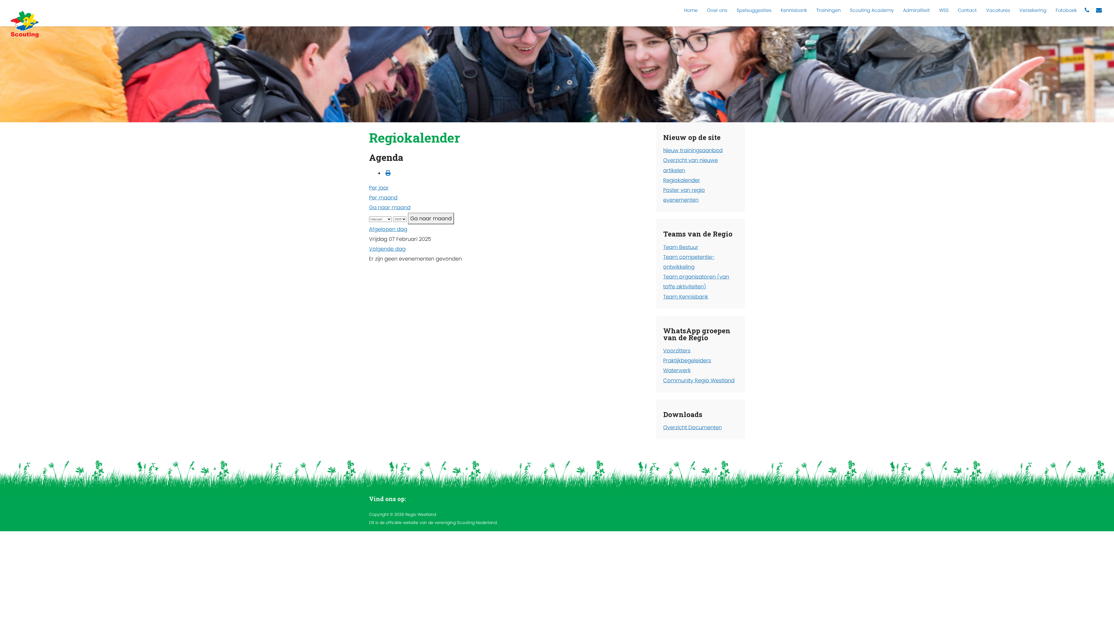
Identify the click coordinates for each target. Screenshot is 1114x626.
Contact (967, 10)
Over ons (717, 10)
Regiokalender (681, 180)
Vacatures (998, 10)
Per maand (383, 197)
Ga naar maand (389, 207)
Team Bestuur (680, 247)
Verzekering (1032, 10)
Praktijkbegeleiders (687, 360)
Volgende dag (387, 248)
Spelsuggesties (754, 10)
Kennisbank (794, 10)
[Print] (388, 173)
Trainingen (828, 10)
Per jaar (379, 187)
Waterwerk (677, 370)
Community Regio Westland (699, 380)
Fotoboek (1066, 10)
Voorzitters (676, 350)
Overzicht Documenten (692, 427)
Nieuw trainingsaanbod (693, 150)
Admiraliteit (916, 10)
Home (691, 10)
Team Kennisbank (685, 296)
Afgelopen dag (388, 229)
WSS (944, 10)
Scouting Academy (872, 10)
